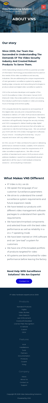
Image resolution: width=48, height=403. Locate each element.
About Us (24, 379)
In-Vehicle (24, 327)
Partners (24, 353)
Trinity (24, 364)
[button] (24, 281)
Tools (24, 350)
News (24, 377)
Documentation (24, 356)
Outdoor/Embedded (24, 321)
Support (24, 385)
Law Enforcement (24, 318)
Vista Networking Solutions (17, 9)
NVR (24, 344)
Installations (24, 347)
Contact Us (24, 382)
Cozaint (24, 361)
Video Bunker (24, 312)
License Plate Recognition (24, 324)
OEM (24, 332)
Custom (24, 329)
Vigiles (24, 309)
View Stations (24, 315)
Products (24, 359)
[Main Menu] (43, 7)
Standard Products (24, 307)
